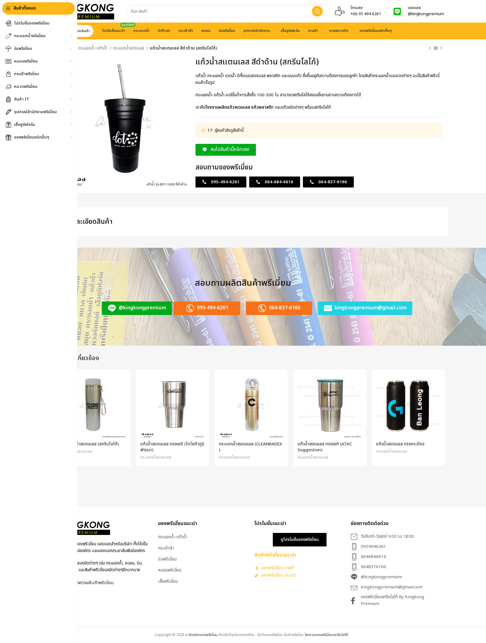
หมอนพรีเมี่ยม (169, 570)
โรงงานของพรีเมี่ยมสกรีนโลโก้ (326, 635)
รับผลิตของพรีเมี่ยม (203, 635)
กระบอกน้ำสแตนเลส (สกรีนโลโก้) (90, 444)
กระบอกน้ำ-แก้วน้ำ (93, 48)
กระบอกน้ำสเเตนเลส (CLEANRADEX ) (250, 447)
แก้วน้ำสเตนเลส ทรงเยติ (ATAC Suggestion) (325, 447)
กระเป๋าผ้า (166, 548)
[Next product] (441, 48)
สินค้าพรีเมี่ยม (101, 582)
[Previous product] (430, 48)
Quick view (122, 382)
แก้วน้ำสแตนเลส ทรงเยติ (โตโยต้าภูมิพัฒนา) (172, 447)
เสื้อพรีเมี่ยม (168, 581)
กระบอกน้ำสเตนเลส (129, 48)
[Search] (317, 11)
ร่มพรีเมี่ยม (167, 559)
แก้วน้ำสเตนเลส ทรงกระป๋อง (400, 444)
